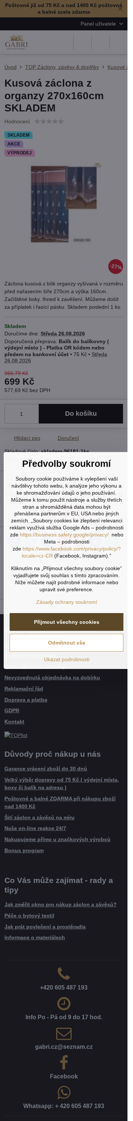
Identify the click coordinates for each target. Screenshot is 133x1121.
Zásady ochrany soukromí (66, 602)
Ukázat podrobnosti (66, 659)
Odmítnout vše (66, 643)
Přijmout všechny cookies (66, 622)
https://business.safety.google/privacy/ (64, 535)
